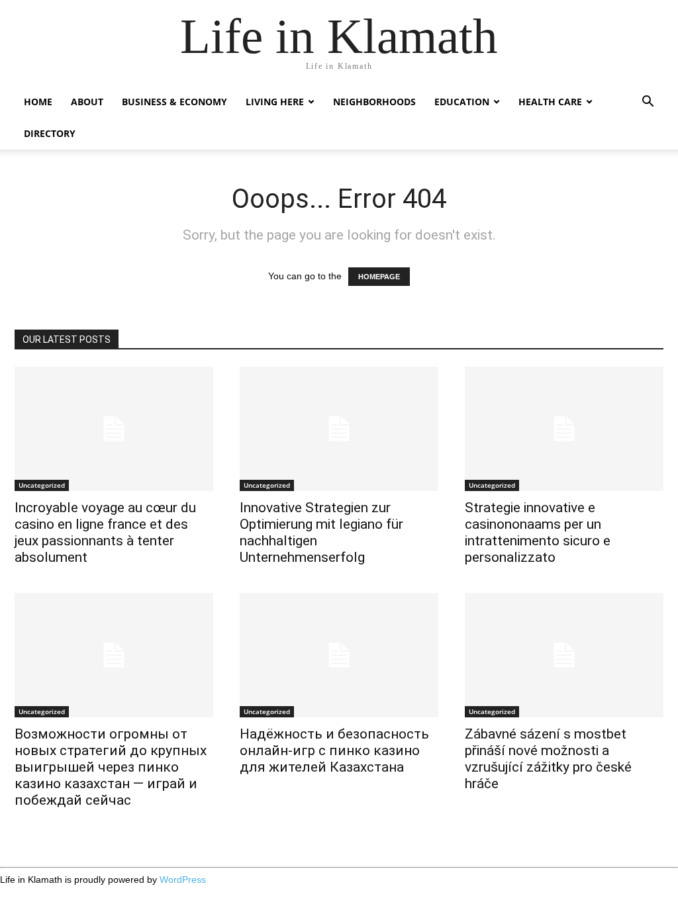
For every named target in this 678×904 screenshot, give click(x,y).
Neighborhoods (374, 101)
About (87, 101)
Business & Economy (174, 101)
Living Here (275, 101)
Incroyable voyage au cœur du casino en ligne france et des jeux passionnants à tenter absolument (105, 532)
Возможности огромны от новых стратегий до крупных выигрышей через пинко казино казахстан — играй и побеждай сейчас (111, 767)
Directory (49, 133)
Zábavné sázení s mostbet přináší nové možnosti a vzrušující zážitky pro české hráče (548, 758)
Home (38, 101)
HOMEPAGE (379, 277)
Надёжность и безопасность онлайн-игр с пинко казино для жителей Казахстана (334, 750)
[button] (647, 103)
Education (461, 101)
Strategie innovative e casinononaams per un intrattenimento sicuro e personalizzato (537, 532)
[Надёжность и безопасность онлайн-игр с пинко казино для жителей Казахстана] (339, 655)
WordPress (183, 879)
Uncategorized (42, 485)
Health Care (550, 101)
